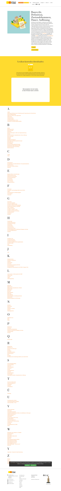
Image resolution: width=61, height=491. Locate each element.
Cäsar (8, 155)
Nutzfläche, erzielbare (11, 308)
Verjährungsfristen (10, 415)
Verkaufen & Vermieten (36, 2)
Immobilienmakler (10, 243)
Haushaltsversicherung (11, 223)
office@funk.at (10, 482)
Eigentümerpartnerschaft (11, 175)
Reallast (8, 349)
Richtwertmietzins (10, 353)
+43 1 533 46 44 (10, 479)
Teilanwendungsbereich (11, 383)
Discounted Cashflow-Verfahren (12, 166)
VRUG (8, 425)
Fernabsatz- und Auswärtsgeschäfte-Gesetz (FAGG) (16, 190)
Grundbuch (44, 33)
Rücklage (9, 355)
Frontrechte (9, 194)
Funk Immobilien (11, 2)
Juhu (8, 252)
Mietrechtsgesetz (10, 292)
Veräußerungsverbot (10, 409)
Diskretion (9, 167)
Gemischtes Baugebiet (11, 202)
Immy (8, 244)
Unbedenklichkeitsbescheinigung (13, 401)
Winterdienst (9, 434)
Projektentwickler (10, 331)
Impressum (33, 479)
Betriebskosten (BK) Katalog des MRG (13, 145)
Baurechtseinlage (50, 35)
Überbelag (9, 393)
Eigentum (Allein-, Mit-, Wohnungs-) (13, 174)
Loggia (8, 277)
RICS (8, 354)
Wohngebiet (9, 437)
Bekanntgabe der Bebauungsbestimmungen (14, 140)
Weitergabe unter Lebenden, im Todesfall (14, 432)
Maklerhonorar (9, 286)
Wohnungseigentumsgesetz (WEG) (13, 439)
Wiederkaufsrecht (10, 433)
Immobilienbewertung (11, 239)
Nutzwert (8, 309)
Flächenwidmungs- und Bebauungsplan (14, 192)
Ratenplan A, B (9, 347)
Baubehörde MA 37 (10, 129)
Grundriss (9, 214)
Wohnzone (9, 445)
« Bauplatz (33, 47)
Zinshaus (9, 461)
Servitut (8, 369)
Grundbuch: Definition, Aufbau (12, 209)
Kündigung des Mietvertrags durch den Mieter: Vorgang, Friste (17, 267)
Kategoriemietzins (10, 259)
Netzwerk (9, 307)
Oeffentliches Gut (10, 317)
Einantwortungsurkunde (11, 177)
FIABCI (8, 191)
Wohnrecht (9, 438)
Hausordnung (9, 224)
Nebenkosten (9, 306)
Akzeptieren (27, 465)
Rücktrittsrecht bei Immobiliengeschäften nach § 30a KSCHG (17, 356)
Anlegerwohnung (10, 117)
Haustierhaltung (10, 225)
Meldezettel (9, 290)
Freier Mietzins (9, 193)
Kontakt (33, 4)
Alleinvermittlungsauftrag (11, 114)
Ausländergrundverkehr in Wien (12, 120)
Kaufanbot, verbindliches (11, 260)
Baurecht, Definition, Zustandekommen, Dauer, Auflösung (17, 135)
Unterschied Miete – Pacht (11, 402)
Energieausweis (10, 179)
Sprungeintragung (10, 372)
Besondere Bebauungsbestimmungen (13, 144)
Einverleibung (9, 178)
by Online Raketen (11, 483)
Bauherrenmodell (10, 130)
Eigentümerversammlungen (12, 176)
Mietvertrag (9, 293)
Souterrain (9, 371)
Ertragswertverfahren (10, 182)
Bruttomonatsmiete (10, 147)
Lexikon (51, 2)
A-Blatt (8, 112)
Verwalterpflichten (10, 418)
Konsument (9, 263)
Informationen (33, 465)
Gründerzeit (9, 213)
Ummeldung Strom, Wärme (12, 400)
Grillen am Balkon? (10, 207)
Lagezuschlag (9, 275)
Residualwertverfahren (11, 352)
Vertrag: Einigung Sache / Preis (12, 417)
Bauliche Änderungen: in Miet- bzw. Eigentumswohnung (16, 132)
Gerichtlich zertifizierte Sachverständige (14, 205)
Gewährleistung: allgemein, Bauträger (13, 206)
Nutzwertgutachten (10, 310)
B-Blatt (8, 128)
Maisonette (9, 285)
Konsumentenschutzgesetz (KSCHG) (13, 264)
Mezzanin (9, 291)
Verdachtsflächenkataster (11, 411)
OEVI (8, 318)
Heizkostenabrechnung (11, 228)
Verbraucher (9, 410)
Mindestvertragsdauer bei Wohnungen (13, 298)
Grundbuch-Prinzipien (11, 208)
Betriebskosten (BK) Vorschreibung (13, 146)
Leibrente (9, 276)
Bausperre (9, 137)
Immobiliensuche (21, 2)
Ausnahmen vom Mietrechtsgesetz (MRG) (14, 121)
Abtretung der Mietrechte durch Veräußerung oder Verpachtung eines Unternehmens (21, 113)
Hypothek (9, 231)
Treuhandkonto (9, 386)
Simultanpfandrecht (10, 370)
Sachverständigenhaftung (11, 363)
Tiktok (20, 487)
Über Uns (47, 2)
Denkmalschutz (10, 162)
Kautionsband (9, 262)
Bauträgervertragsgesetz (11, 139)
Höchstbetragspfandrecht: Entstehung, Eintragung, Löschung (17, 229)
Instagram (20, 486)
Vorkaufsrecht (9, 422)
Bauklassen (9, 131)
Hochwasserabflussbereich (12, 230)
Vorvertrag (9, 423)
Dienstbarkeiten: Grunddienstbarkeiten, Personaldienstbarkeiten (18, 163)
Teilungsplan (9, 384)
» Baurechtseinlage (35, 49)
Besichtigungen (10, 143)
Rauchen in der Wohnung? (11, 348)
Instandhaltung (9, 245)
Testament (9, 385)
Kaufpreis (9, 261)
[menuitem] (21, 2)
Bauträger (9, 138)
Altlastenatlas (9, 116)
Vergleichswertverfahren (11, 414)
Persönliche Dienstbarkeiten (12, 329)
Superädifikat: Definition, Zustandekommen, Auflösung (16, 375)
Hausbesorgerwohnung (11, 222)
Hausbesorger (9, 221)
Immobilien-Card (10, 238)
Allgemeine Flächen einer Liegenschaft (14, 115)
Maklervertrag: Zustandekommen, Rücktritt (14, 287)
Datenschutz (37, 479)
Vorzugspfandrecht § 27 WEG (12, 424)
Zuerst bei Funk (26, 2)
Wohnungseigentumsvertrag (12, 441)
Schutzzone (9, 368)
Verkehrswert (9, 416)
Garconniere (9, 201)
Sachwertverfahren (10, 364)
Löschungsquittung (10, 278)
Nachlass (9, 305)
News (30, 2)
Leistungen (42, 2)
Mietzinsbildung (10, 294)
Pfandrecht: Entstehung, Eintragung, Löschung (15, 330)
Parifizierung (9, 326)
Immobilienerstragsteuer (11, 240)
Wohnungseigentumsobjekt (12, 440)
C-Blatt (37, 35)
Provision (9, 332)
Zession (8, 460)
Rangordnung (9, 346)
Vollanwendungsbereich (11, 419)
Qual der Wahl (9, 339)
